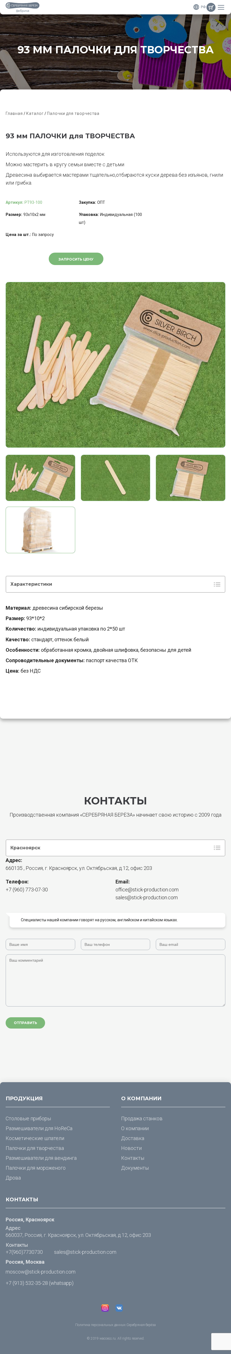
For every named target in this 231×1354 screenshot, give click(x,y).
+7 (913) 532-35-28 (27, 1283)
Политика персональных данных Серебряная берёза (115, 1325)
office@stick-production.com (147, 890)
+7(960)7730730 (24, 1252)
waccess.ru (107, 1338)
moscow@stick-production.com (40, 1272)
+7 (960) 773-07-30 (27, 890)
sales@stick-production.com (146, 897)
